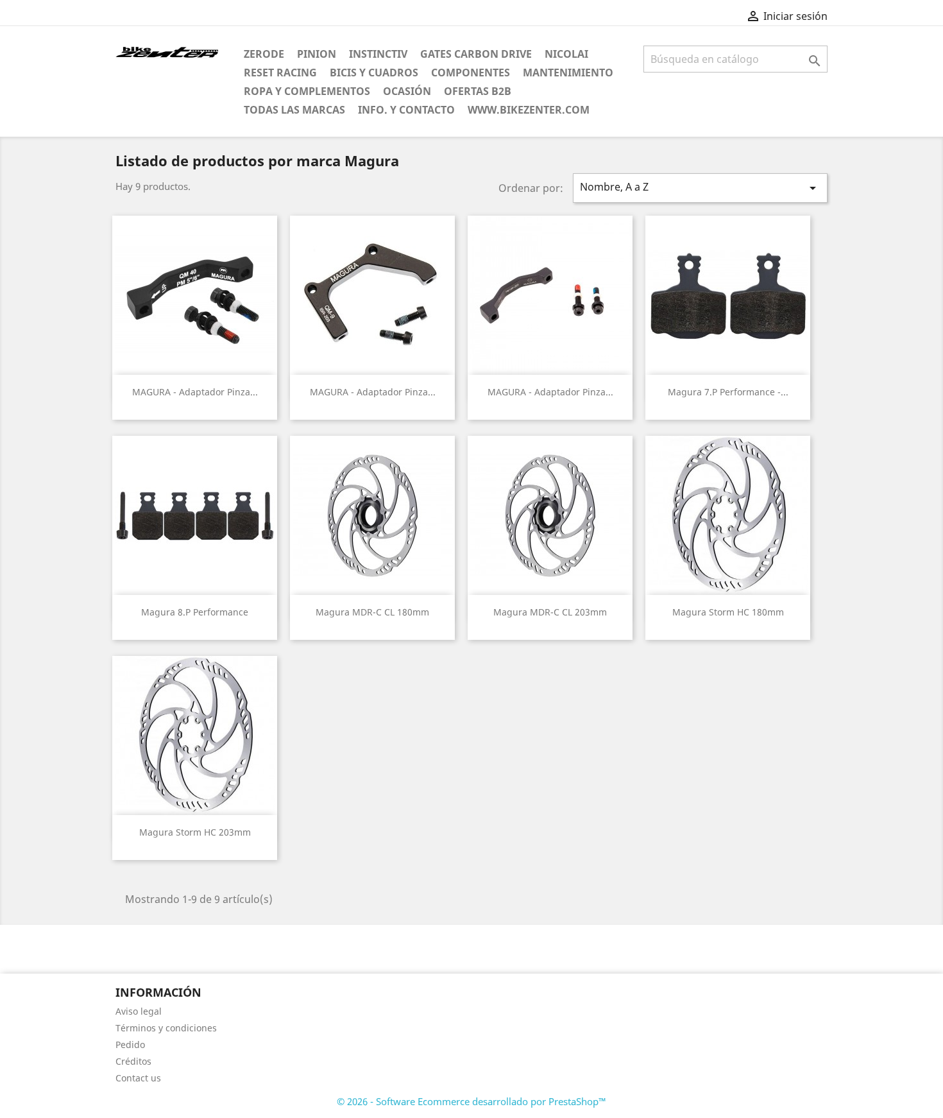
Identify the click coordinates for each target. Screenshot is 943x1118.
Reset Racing (280, 72)
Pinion (316, 54)
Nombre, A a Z (700, 188)
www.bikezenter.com (529, 110)
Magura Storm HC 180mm (728, 612)
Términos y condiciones (166, 1028)
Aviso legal (138, 1011)
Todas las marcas (294, 110)
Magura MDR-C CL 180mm (372, 612)
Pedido (130, 1044)
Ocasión (407, 91)
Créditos (133, 1061)
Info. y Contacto (406, 110)
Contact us (138, 1078)
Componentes (470, 72)
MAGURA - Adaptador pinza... (195, 392)
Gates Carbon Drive (476, 54)
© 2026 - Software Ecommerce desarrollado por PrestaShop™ (471, 1101)
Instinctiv (378, 54)
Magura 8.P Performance (194, 612)
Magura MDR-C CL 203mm (550, 612)
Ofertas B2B (477, 91)
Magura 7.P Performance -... (728, 392)
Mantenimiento (568, 72)
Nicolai (566, 54)
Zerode (264, 54)
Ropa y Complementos (307, 91)
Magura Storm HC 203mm (195, 832)
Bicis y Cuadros (374, 72)
